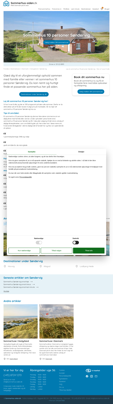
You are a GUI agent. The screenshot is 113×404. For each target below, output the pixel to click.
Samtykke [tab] (31, 152)
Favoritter (102, 7)
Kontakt (62, 373)
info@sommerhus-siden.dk (13, 382)
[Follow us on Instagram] (91, 376)
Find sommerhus (44, 9)
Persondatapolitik (65, 376)
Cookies (62, 370)
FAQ (60, 384)
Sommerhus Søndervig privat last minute (19, 287)
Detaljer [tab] (81, 152)
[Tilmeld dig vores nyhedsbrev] (96, 376)
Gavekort (95, 9)
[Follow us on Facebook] (87, 376)
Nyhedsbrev (63, 379)
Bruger (107, 9)
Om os (61, 387)
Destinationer (86, 9)
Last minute (75, 9)
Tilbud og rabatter (65, 390)
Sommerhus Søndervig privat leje (16, 282)
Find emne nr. (57, 9)
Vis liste (6, 291)
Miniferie (66, 9)
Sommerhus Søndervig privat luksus (17, 284)
